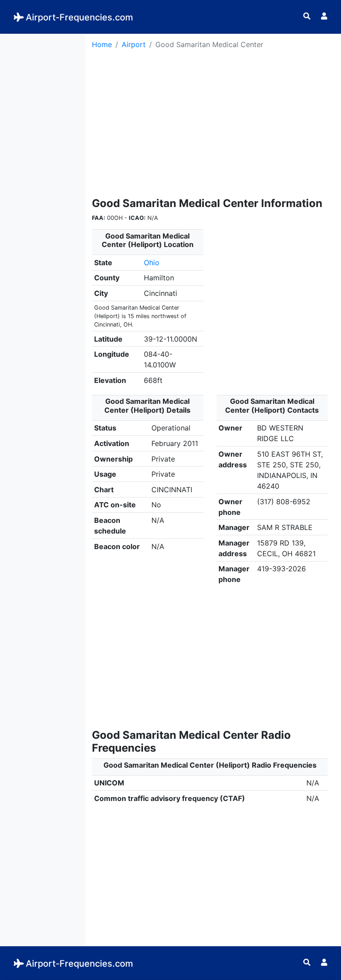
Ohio (151, 262)
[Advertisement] (43, 167)
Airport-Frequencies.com (79, 17)
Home (102, 44)
